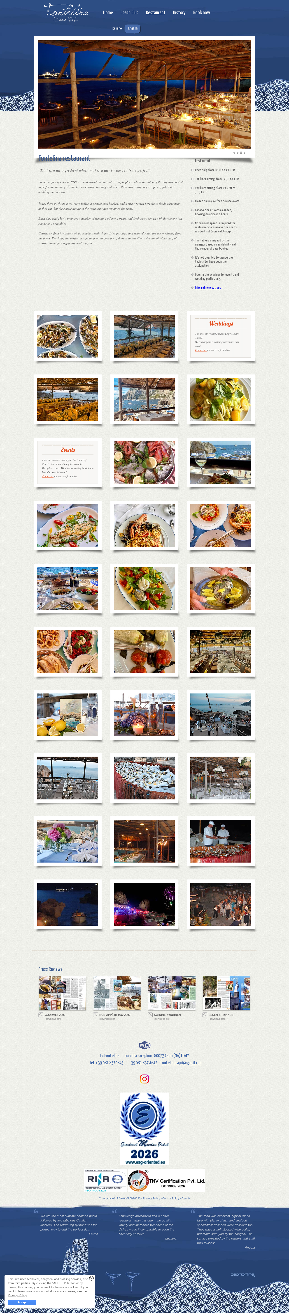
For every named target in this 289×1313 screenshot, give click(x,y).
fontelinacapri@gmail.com (181, 1063)
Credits (186, 1198)
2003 (55, 1015)
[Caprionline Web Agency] (243, 1275)
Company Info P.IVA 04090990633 (120, 1198)
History (179, 12)
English (133, 28)
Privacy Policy (152, 1198)
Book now (201, 12)
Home (108, 12)
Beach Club (129, 12)
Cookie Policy (171, 1198)
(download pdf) (53, 1019)
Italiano (117, 28)
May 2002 (115, 1015)
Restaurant (155, 12)
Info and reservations (208, 287)
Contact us (201, 350)
